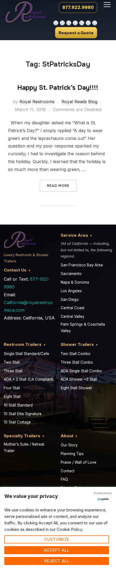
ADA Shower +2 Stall (79, 379)
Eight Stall (12, 396)
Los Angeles (71, 291)
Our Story (69, 445)
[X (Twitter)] (81, 22)
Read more (62, 184)
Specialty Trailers (22, 435)
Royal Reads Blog (79, 101)
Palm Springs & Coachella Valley (83, 327)
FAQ (64, 479)
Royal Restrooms (36, 101)
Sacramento (71, 273)
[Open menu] (107, 4)
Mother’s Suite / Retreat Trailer (24, 447)
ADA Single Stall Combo (81, 371)
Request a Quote (76, 32)
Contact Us (15, 270)
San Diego (70, 299)
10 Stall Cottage (17, 422)
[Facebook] (94, 22)
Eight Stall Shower (76, 388)
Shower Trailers (77, 344)
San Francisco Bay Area (82, 265)
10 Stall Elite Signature (23, 414)
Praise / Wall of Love (78, 462)
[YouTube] (68, 22)
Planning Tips (72, 454)
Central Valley (72, 316)
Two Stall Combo (75, 354)
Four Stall (12, 388)
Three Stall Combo (77, 362)
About (67, 435)
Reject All (56, 561)
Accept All (56, 550)
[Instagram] (62, 22)
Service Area (74, 235)
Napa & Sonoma (75, 282)
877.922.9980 (78, 7)
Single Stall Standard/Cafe (26, 354)
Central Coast (72, 308)
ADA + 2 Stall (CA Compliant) (28, 379)
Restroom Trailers (23, 344)
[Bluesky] (88, 22)
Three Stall (13, 371)
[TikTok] (55, 22)
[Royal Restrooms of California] (25, 10)
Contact (67, 471)
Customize (56, 539)
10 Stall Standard (18, 405)
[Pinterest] (75, 22)
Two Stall (12, 362)
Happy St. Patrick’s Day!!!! (57, 88)
